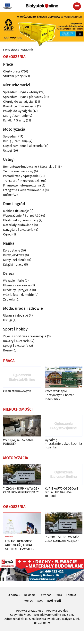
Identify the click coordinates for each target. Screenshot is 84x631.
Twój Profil (53, 600)
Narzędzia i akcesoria (18, 230)
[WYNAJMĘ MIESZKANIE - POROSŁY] (22, 425)
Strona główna (11, 49)
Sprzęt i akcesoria (16, 346)
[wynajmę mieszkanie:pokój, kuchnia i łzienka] (63, 425)
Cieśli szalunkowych (17, 391)
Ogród (7, 234)
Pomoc (28, 600)
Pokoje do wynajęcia (17, 111)
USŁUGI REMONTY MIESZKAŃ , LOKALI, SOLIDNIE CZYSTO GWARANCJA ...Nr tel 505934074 (19, 545)
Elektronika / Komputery (20, 220)
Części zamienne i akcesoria (23, 146)
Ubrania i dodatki (15, 315)
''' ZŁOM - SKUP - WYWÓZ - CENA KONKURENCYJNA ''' (21, 490)
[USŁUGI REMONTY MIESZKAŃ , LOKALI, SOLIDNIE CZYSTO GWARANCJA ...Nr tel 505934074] (22, 523)
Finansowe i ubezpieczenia (22, 185)
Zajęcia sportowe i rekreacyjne (24, 336)
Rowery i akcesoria (16, 341)
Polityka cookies (57, 610)
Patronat (45, 595)
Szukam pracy (13, 76)
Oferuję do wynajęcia (18, 101)
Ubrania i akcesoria (17, 285)
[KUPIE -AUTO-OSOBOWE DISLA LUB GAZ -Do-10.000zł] (63, 474)
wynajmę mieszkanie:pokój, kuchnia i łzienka (63, 443)
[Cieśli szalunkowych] (22, 377)
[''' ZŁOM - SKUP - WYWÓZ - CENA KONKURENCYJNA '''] (22, 474)
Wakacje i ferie (13, 280)
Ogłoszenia (27, 49)
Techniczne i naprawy (18, 171)
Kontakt (71, 595)
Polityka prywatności (30, 610)
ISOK (40, 600)
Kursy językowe (13, 255)
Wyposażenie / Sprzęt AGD (21, 215)
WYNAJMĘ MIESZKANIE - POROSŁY (19, 441)
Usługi (7, 150)
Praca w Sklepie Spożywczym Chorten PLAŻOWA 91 (59, 394)
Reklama (30, 595)
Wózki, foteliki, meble (18, 295)
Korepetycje (11, 250)
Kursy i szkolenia (15, 260)
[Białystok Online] (42, 6)
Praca (58, 595)
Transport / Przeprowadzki (21, 181)
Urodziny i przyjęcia (17, 290)
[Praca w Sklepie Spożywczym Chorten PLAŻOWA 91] (63, 377)
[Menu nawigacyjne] (77, 6)
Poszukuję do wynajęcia (19, 106)
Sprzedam (10, 136)
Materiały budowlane (18, 225)
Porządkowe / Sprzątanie (21, 176)
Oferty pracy (12, 71)
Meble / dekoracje (16, 211)
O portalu (14, 595)
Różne (7, 195)
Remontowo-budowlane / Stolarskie (28, 166)
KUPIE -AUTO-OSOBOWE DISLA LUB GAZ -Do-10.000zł (61, 492)
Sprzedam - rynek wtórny (20, 92)
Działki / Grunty (14, 120)
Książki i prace (13, 264)
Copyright (16, 615)
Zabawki (9, 299)
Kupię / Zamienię (15, 116)
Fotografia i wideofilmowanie (23, 190)
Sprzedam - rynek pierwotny (23, 97)
